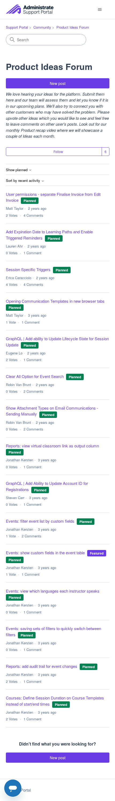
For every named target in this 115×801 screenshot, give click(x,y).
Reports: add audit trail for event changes (41, 666)
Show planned (17, 170)
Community (42, 27)
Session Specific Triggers (28, 269)
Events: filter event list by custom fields (40, 521)
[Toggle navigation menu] (99, 9)
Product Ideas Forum (72, 27)
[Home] (29, 9)
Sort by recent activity (23, 181)
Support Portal (17, 27)
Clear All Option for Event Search (35, 376)
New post (58, 83)
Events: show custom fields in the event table (45, 552)
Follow (58, 151)
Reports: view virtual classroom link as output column (52, 445)
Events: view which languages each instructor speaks (52, 591)
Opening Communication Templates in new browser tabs (55, 301)
